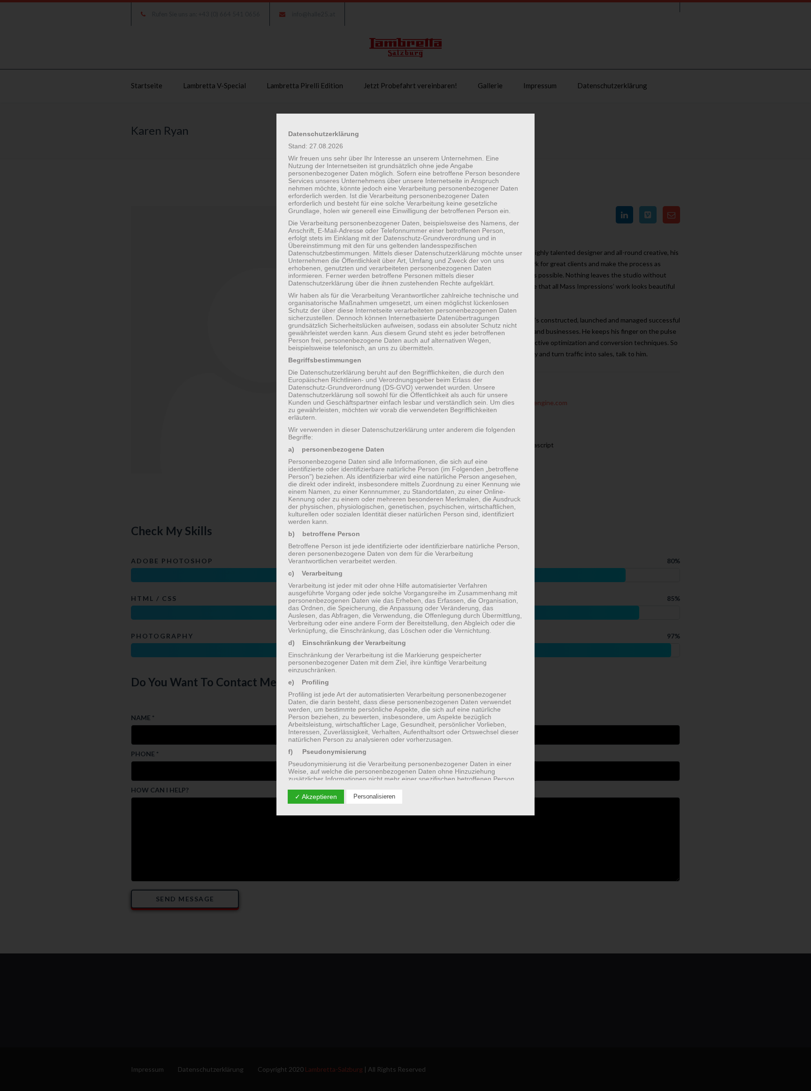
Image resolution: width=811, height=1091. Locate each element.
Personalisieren (374, 796)
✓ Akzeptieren (316, 796)
